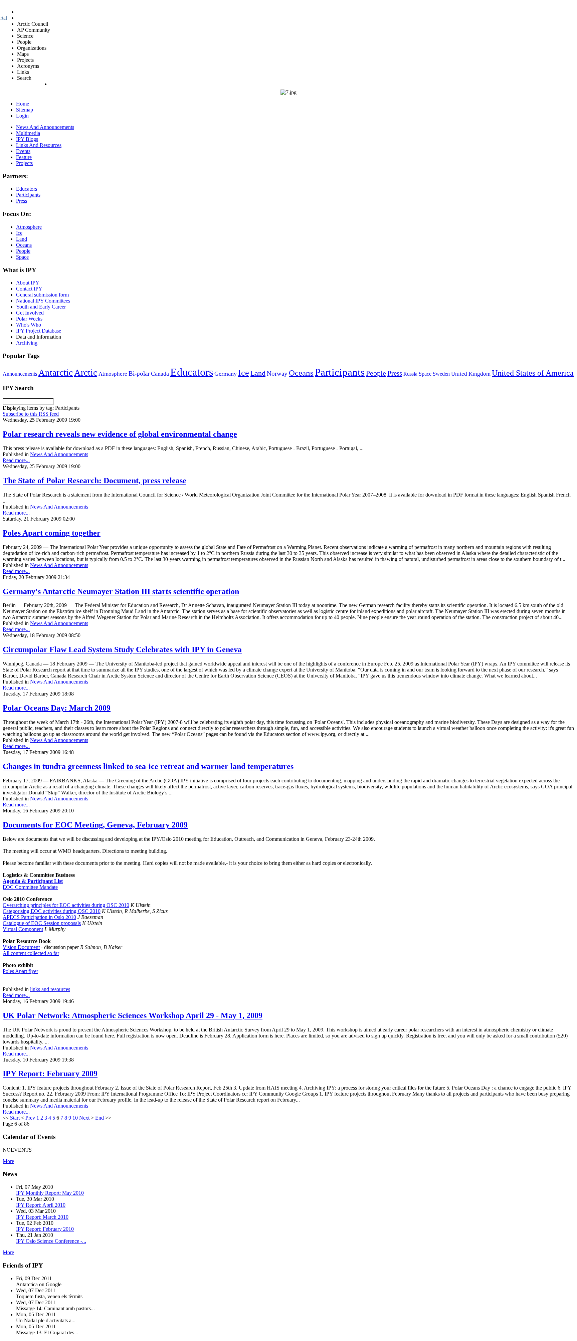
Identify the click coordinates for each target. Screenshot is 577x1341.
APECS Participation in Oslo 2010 (39, 917)
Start (15, 1118)
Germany (225, 373)
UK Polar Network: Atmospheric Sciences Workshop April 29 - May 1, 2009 (132, 1015)
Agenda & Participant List (33, 881)
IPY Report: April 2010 (40, 1205)
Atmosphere (113, 373)
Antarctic (55, 373)
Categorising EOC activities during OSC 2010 (52, 911)
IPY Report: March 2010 (42, 1217)
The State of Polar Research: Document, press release (94, 480)
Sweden (441, 374)
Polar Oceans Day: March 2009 (57, 708)
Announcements (20, 374)
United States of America (533, 373)
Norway (277, 373)
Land (257, 373)
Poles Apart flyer (20, 971)
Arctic (85, 373)
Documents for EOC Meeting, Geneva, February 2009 (95, 824)
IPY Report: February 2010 (45, 1229)
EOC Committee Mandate (30, 887)
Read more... (16, 460)
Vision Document (21, 947)
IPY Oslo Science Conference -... (51, 1241)
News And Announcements (59, 454)
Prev (30, 1118)
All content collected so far (31, 953)
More (8, 1161)
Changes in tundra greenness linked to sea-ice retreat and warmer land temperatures (148, 766)
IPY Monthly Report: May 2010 (50, 1193)
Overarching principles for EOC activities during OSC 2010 (66, 905)
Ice (243, 373)
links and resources (50, 989)
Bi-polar (139, 373)
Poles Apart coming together (52, 533)
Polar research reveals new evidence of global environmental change (120, 434)
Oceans (301, 372)
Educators (191, 372)
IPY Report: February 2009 (50, 1073)
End (99, 1118)
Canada (160, 373)
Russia (410, 374)
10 (75, 1118)
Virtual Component (23, 929)
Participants (340, 372)
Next (84, 1118)
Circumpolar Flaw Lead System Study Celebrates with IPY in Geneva (122, 649)
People (376, 373)
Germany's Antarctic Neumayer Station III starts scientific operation (121, 591)
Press (394, 373)
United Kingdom (471, 374)
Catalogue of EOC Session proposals (42, 923)
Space (425, 374)
